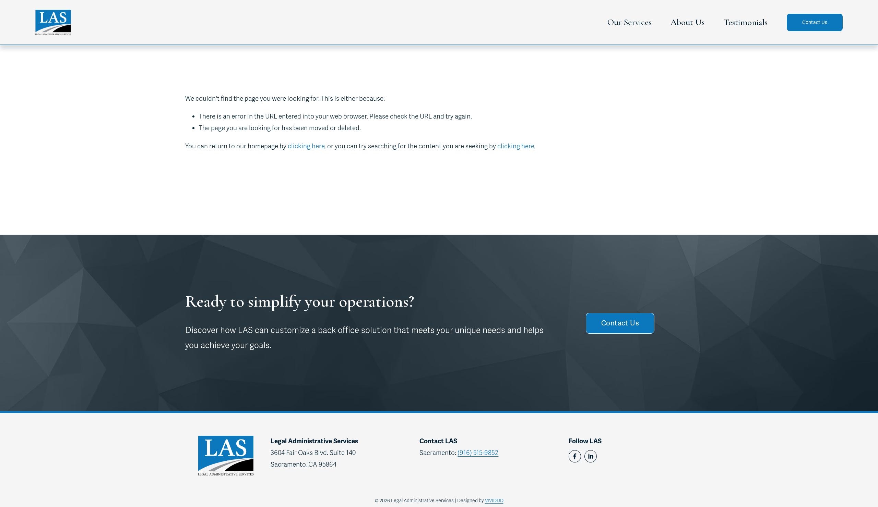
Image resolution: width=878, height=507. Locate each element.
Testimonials (745, 22)
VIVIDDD (494, 501)
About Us (687, 22)
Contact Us (815, 22)
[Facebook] (575, 456)
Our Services (629, 22)
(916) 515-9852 (478, 453)
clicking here (306, 146)
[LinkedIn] (590, 456)
